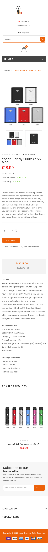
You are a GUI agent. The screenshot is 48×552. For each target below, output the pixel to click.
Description (22, 263)
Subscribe (39, 488)
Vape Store (24, 533)
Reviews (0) (23, 268)
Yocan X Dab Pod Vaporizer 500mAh (24, 444)
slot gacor (22, 540)
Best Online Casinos (27, 535)
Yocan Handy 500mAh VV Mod (27, 70)
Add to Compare (31, 246)
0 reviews (16, 155)
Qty (3, 230)
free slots (30, 538)
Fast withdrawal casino (35, 550)
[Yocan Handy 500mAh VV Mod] (14, 139)
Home (7, 70)
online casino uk (10, 538)
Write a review (29, 155)
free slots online (19, 550)
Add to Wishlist (11, 246)
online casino (12, 540)
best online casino (14, 543)
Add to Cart (11, 240)
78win (19, 538)
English (25, 21)
